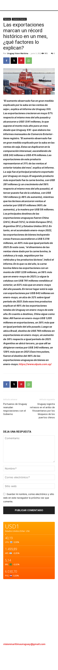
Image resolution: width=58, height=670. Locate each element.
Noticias (7, 19)
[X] (14, 60)
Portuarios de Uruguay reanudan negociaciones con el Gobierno (15, 409)
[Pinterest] (21, 60)
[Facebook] (6, 60)
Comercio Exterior (19, 19)
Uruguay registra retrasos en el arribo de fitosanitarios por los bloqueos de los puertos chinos (42, 411)
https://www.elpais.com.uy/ (35, 364)
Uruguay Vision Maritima (17, 53)
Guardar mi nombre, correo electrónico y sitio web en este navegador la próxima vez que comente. (28, 498)
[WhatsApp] (28, 60)
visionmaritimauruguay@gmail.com (24, 644)
